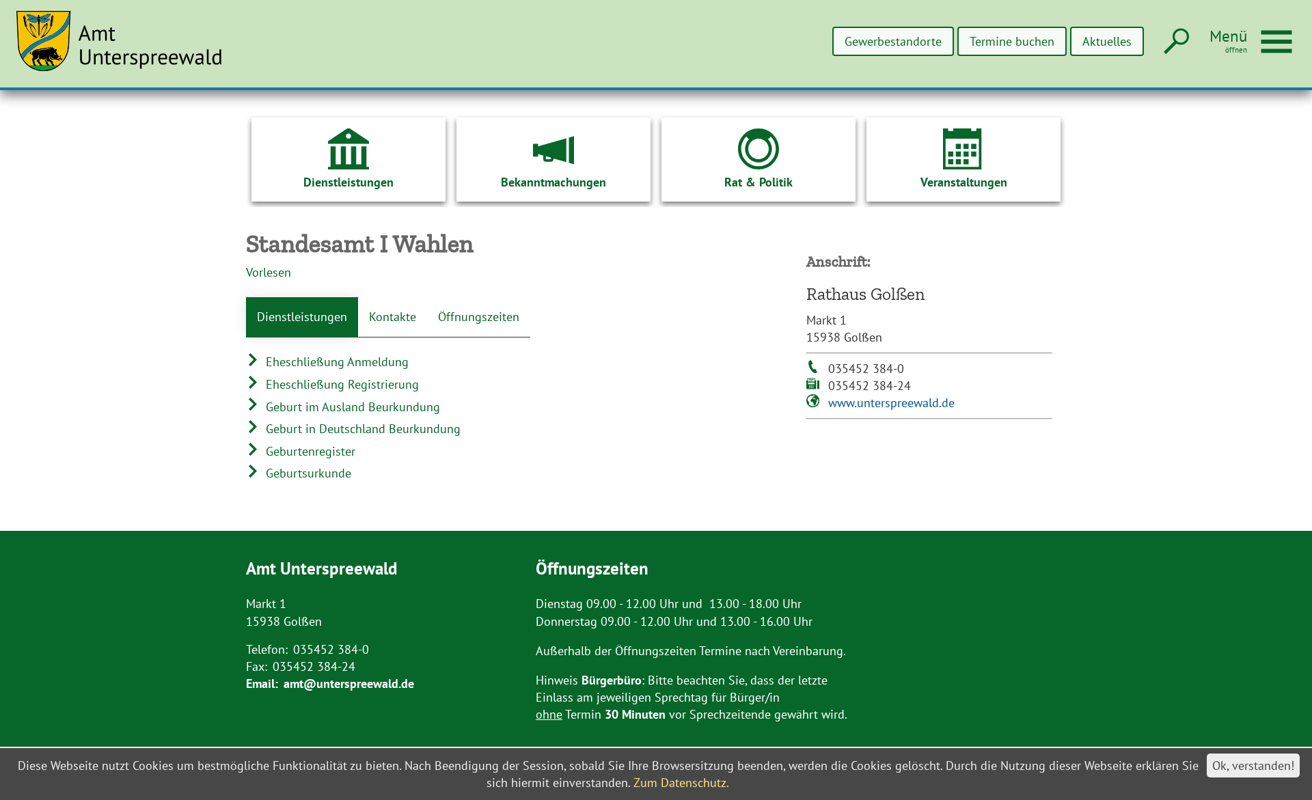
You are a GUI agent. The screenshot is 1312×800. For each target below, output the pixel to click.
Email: (262, 683)
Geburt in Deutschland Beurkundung (361, 429)
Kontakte (392, 317)
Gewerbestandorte (893, 41)
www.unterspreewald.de (891, 403)
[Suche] (1175, 42)
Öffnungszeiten (478, 317)
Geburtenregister (308, 451)
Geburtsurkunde (306, 473)
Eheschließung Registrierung (340, 384)
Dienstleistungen (302, 317)
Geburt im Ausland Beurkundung (351, 407)
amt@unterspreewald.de (349, 683)
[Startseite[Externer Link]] (127, 49)
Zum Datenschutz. (681, 782)
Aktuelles (1107, 41)
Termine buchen (1012, 41)
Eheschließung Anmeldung (335, 362)
